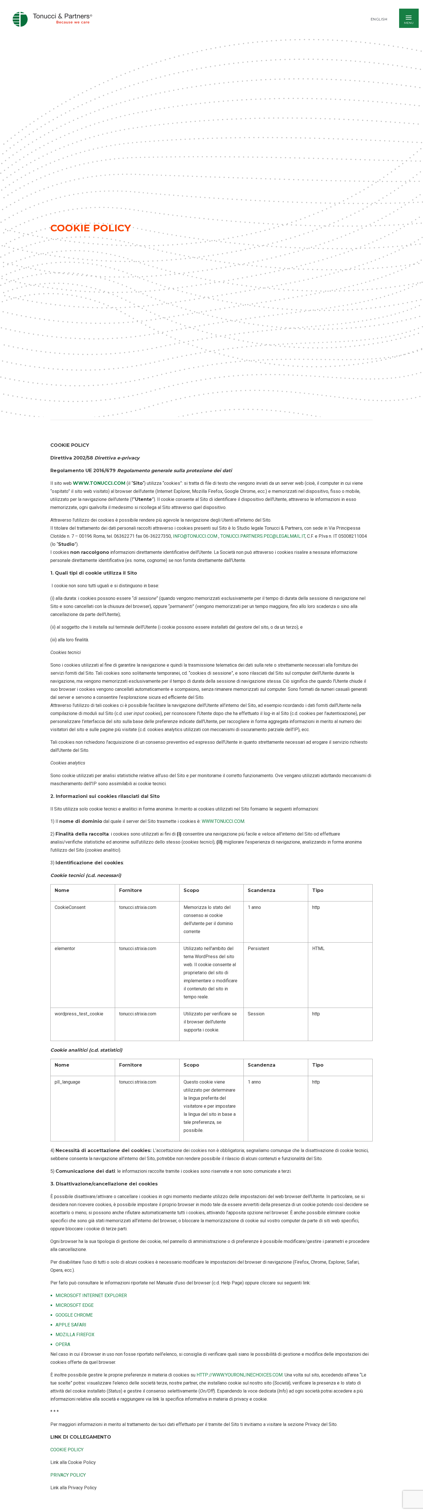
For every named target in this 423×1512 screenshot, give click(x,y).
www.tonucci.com (99, 483)
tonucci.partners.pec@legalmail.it (262, 536)
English (379, 19)
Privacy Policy (68, 1475)
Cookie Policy (66, 1449)
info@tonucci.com (195, 536)
